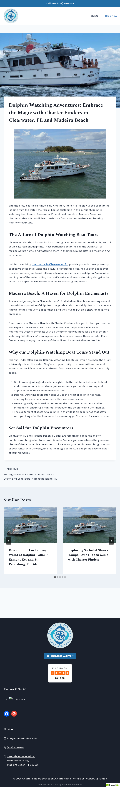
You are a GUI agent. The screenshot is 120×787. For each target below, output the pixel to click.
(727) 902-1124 (15, 747)
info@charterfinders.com (22, 738)
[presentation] (30, 525)
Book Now (111, 15)
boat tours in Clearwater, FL (50, 264)
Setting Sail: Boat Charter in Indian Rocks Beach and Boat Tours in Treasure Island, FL (30, 474)
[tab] (55, 577)
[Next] (111, 541)
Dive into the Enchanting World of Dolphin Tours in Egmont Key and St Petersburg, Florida (29, 557)
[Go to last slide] (8, 541)
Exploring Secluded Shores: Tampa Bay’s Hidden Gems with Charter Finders (88, 555)
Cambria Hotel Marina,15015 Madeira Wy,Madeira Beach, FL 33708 (22, 760)
